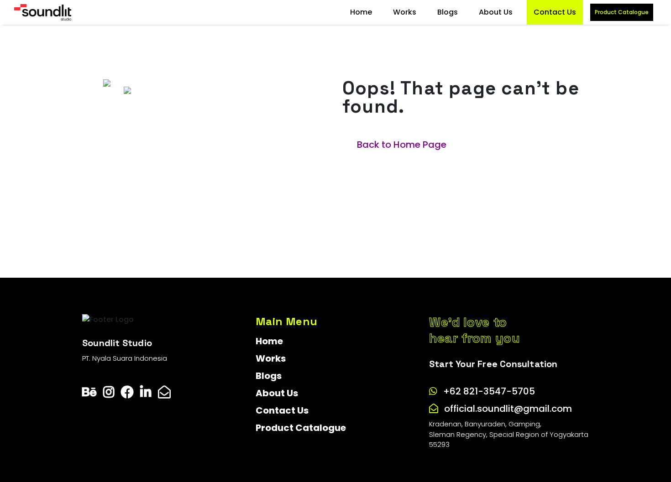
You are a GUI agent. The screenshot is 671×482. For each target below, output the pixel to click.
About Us (496, 12)
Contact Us (555, 12)
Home (361, 12)
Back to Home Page (401, 144)
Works (404, 12)
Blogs (447, 12)
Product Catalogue (622, 12)
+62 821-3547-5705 (489, 391)
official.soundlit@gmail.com (508, 408)
